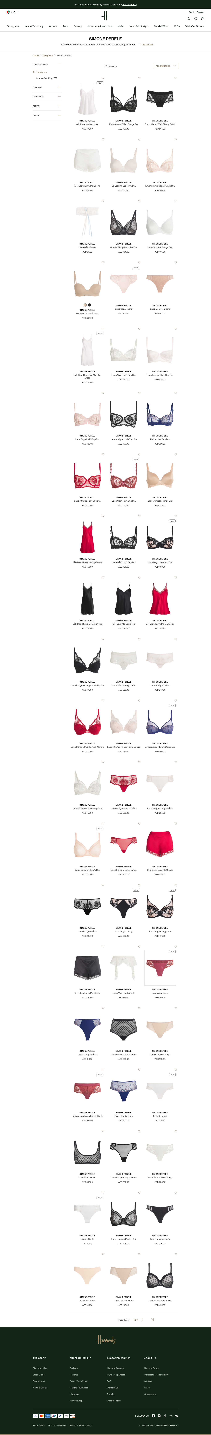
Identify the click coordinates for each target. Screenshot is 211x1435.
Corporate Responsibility (156, 1374)
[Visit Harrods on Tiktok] (165, 1415)
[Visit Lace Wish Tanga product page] (160, 946)
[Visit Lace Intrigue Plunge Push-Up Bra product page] (87, 639)
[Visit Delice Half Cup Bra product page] (160, 393)
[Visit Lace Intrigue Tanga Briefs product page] (160, 762)
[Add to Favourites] (103, 78)
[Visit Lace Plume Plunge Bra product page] (160, 1254)
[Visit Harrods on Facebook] (153, 1415)
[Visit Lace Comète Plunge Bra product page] (160, 201)
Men (65, 26)
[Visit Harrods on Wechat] (176, 1415)
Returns (74, 1374)
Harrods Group (151, 1368)
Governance (150, 1394)
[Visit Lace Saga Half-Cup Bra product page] (87, 393)
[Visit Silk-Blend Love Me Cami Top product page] (160, 577)
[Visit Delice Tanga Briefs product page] (87, 1008)
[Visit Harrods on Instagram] (159, 1415)
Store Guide (39, 1374)
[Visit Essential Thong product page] (87, 1254)
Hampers (74, 1394)
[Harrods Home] (105, 15)
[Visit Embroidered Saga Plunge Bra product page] (160, 139)
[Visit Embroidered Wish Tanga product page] (160, 1131)
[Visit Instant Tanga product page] (160, 1069)
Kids (120, 26)
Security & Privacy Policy (80, 1425)
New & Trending (34, 26)
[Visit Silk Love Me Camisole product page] (87, 78)
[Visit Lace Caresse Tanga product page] (160, 1008)
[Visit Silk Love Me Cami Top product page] (124, 577)
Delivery (74, 1368)
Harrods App (76, 1400)
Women (53, 26)
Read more (148, 44)
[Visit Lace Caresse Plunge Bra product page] (160, 454)
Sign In (192, 12)
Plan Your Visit (40, 1368)
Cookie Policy (113, 1400)
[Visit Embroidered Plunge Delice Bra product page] (160, 700)
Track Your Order (78, 1381)
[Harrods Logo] (105, 1339)
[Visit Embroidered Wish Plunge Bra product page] (124, 78)
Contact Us (112, 1387)
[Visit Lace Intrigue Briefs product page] (160, 639)
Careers (148, 1381)
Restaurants (39, 1381)
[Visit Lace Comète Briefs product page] (160, 262)
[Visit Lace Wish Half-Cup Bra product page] (124, 328)
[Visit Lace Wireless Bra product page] (87, 1131)
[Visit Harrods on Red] (170, 1415)
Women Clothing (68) (46, 78)
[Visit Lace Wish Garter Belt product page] (124, 946)
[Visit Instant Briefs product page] (87, 1192)
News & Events (40, 1387)
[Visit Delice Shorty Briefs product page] (124, 1069)
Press (147, 1387)
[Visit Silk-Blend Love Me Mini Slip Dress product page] (87, 328)
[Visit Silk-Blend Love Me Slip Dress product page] (87, 516)
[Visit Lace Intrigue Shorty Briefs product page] (124, 762)
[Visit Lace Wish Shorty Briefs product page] (124, 639)
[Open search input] (189, 18)
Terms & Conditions (57, 1425)
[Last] (152, 1319)
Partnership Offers (116, 1374)
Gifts (177, 26)
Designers (13, 26)
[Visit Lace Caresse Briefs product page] (124, 1254)
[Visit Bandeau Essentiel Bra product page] (87, 262)
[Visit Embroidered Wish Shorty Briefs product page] (160, 78)
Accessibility (39, 1425)
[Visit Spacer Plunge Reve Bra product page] (124, 139)
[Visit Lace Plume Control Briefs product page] (124, 1008)
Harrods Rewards (115, 1368)
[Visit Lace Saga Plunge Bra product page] (160, 885)
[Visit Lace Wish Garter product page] (87, 201)
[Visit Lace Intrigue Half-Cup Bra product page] (160, 328)
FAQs (109, 1381)
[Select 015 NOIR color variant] (89, 305)
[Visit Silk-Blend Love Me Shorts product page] (87, 139)
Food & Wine (161, 26)
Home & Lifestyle (139, 26)
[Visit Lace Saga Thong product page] (124, 262)
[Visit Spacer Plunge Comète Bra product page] (124, 201)
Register (200, 12)
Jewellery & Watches (100, 26)
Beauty (78, 26)
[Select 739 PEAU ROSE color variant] (85, 305)
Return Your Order (79, 1387)
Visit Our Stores (194, 26)
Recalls (110, 1394)
